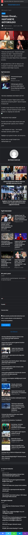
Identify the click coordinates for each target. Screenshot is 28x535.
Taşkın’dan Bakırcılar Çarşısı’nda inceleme (14, 1)
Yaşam (9, 10)
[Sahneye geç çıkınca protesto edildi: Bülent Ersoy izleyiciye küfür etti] (5, 86)
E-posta (3, 304)
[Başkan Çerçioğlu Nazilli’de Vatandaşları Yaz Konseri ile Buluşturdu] (7, 254)
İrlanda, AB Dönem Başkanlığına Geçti (16, 385)
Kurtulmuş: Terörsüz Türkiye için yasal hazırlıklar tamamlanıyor (18, 426)
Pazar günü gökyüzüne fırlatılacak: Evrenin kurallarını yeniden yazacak (14, 373)
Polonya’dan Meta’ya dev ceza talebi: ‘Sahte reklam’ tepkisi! (12, 415)
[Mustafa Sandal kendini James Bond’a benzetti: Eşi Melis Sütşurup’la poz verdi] (7, 218)
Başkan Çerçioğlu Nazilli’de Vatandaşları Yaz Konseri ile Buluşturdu (6, 262)
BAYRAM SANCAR (8, 25)
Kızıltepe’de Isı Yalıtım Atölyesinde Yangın (13, 452)
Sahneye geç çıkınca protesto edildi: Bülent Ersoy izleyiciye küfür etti (18, 86)
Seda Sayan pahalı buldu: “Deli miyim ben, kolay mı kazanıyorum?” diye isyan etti (20, 262)
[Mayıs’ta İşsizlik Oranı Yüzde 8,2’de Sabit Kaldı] (6, 448)
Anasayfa (5, 10)
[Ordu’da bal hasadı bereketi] (5, 78)
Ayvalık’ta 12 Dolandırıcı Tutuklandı (12, 420)
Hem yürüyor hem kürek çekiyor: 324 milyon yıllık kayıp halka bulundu (14, 361)
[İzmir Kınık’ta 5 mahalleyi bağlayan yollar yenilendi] (7, 236)
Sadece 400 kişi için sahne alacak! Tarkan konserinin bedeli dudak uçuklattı (20, 244)
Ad (2, 298)
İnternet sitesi (4, 310)
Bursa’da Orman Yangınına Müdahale (17, 439)
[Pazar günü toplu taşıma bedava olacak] (6, 434)
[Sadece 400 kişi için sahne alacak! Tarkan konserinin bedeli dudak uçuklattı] (21, 236)
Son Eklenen (14, 331)
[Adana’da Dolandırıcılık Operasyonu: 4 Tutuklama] (6, 393)
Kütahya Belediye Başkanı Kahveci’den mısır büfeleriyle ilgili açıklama (12, 337)
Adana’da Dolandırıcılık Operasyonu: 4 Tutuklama (18, 391)
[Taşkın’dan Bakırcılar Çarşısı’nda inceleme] (6, 350)
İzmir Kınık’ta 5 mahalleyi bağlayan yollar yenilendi (7, 243)
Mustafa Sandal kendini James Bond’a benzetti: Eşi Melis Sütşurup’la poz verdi (6, 226)
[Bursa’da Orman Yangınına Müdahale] (6, 441)
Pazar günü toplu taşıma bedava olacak (18, 432)
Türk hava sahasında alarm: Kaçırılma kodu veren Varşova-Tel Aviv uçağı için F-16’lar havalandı (17, 407)
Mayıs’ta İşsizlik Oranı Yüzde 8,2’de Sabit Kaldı (18, 446)
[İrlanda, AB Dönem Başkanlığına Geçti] (6, 386)
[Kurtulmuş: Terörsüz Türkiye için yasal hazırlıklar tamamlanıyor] (6, 426)
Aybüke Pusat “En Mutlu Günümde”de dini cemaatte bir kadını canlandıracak (21, 218)
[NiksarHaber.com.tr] (14, 5)
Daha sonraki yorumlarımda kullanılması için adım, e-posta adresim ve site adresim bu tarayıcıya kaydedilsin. (13, 318)
